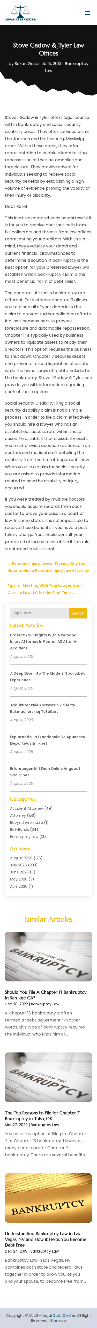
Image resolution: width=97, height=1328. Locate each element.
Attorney (18, 815)
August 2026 (21, 858)
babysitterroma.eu (26, 822)
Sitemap (58, 1320)
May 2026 (18, 879)
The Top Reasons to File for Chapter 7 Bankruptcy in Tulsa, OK (42, 1115)
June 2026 (19, 872)
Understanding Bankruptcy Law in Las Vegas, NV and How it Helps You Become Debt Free (45, 1239)
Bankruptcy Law (24, 836)
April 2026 (18, 886)
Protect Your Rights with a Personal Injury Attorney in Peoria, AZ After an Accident (44, 642)
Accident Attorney (26, 808)
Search (78, 613)
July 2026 (18, 865)
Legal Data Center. (59, 1315)
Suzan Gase (26, 64)
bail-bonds (19, 829)
